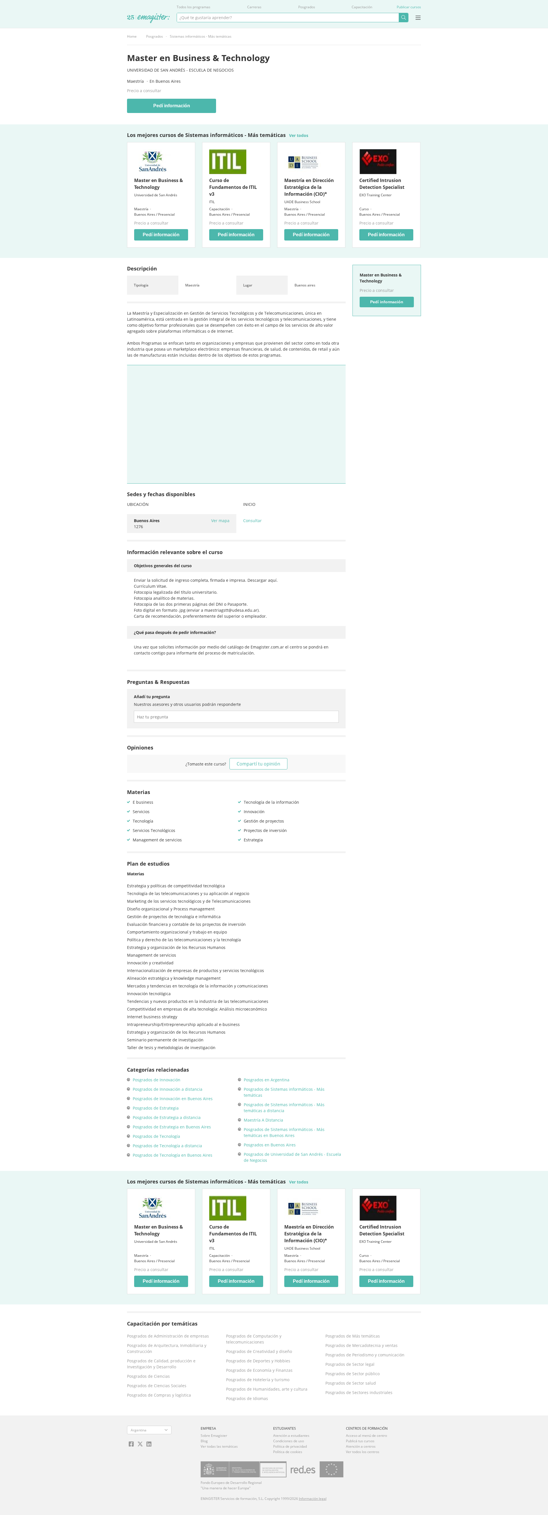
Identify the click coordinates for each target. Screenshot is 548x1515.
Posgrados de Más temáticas (352, 1336)
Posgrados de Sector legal (349, 1364)
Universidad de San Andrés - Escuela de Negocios (180, 70)
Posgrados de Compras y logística (159, 1395)
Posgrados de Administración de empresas (168, 1336)
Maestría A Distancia (263, 1120)
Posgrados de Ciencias (148, 1376)
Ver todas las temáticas (219, 1446)
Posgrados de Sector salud (350, 1383)
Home (132, 36)
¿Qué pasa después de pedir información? (175, 632)
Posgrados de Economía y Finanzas (259, 1370)
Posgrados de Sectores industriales (358, 1392)
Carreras (254, 7)
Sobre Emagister (214, 1435)
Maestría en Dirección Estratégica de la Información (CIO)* (309, 187)
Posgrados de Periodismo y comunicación (364, 1355)
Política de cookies (287, 1451)
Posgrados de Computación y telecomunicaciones (253, 1339)
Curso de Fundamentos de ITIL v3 (233, 187)
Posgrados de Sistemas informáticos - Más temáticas (284, 1092)
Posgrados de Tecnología (156, 1136)
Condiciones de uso (288, 1441)
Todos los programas (193, 7)
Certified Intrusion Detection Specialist (381, 183)
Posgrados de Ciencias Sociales (156, 1385)
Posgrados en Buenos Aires (270, 1145)
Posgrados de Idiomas (247, 1398)
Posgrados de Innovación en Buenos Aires (173, 1098)
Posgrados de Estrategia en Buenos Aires (172, 1127)
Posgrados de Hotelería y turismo (257, 1379)
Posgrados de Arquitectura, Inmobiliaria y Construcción (166, 1348)
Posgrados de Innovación (156, 1079)
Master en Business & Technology (158, 183)
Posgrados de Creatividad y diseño (259, 1351)
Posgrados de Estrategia (156, 1108)
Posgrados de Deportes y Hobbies (258, 1361)
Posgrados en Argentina (266, 1079)
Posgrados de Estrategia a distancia (167, 1117)
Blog (204, 1441)
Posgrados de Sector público (352, 1373)
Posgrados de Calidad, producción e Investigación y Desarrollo (161, 1363)
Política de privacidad (290, 1446)
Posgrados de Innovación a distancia (167, 1089)
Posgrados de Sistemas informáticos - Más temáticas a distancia (284, 1107)
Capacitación (362, 7)
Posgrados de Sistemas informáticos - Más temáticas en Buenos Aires (284, 1132)
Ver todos (298, 135)
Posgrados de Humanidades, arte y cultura (266, 1389)
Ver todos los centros (362, 1451)
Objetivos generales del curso (163, 565)
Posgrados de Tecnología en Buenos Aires (172, 1155)
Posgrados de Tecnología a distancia (167, 1145)
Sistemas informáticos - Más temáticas (200, 36)
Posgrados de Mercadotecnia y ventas (361, 1345)
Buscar (403, 17)
